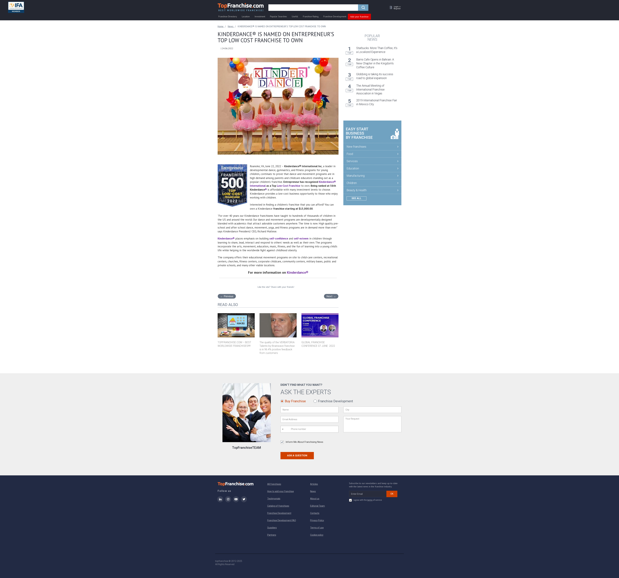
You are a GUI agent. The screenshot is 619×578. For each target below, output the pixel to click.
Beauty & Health (357, 190)
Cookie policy (316, 535)
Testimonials (273, 498)
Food (350, 154)
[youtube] (236, 501)
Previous (226, 296)
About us (314, 498)
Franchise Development (334, 16)
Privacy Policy (317, 520)
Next (331, 296)
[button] (394, 7)
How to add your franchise (280, 491)
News (313, 491)
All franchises (274, 484)
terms (370, 500)
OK (391, 493)
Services (352, 161)
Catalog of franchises (278, 506)
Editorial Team (317, 506)
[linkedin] (220, 501)
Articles (314, 484)
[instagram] (228, 501)
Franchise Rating (311, 16)
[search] (363, 7)
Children (352, 183)
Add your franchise (359, 16)
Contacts (314, 513)
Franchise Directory (227, 16)
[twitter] (244, 501)
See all (356, 198)
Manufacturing (356, 175)
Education (353, 168)
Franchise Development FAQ (281, 520)
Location (246, 16)
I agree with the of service (367, 500)
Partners (271, 535)
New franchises (356, 146)
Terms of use (317, 527)
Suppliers (272, 527)
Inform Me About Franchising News (304, 442)
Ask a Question (297, 455)
